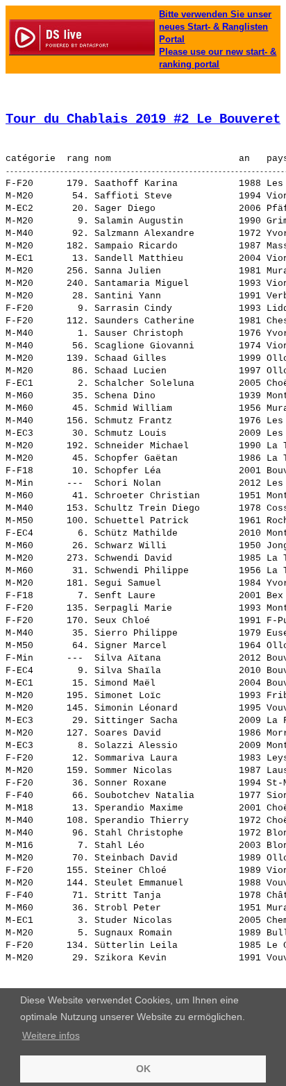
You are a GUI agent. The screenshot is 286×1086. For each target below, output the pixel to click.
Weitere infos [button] (51, 1035)
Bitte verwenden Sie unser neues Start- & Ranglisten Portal (215, 26)
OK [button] (143, 1068)
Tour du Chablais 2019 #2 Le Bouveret (143, 119)
